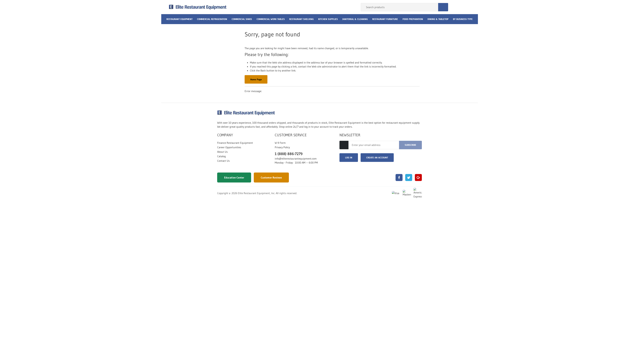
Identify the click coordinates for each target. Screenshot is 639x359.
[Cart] (466, 7)
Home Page (256, 79)
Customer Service (291, 135)
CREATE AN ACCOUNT (377, 157)
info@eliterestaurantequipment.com (296, 158)
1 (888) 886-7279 (289, 154)
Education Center (234, 177)
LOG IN (348, 157)
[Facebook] (399, 177)
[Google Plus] (418, 177)
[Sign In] (454, 7)
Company (225, 135)
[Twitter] (408, 177)
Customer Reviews (271, 177)
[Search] (443, 7)
